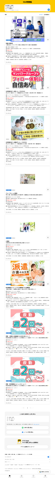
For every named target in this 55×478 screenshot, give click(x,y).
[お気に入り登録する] (47, 39)
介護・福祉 (21, 464)
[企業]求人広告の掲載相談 (36, 468)
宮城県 (12, 464)
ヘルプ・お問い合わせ (9, 468)
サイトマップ (16, 468)
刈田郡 (16, 464)
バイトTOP (7, 464)
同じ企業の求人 (8, 62)
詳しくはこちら (36, 424)
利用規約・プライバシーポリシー (25, 468)
